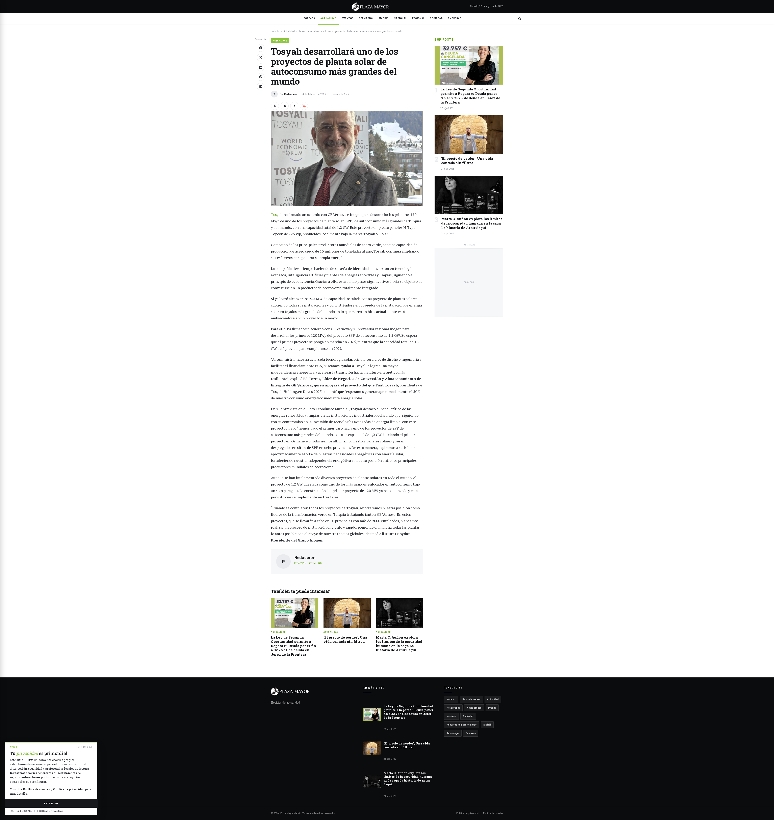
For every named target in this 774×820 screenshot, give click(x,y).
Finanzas (471, 733)
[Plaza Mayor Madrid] (370, 6)
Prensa (492, 707)
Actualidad (328, 18)
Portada (309, 18)
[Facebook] (260, 48)
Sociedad (436, 18)
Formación (366, 18)
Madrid (384, 18)
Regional (418, 18)
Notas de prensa (471, 699)
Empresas (454, 18)
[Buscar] (519, 18)
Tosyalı (277, 214)
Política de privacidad (467, 813)
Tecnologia (453, 733)
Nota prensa (453, 707)
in (284, 106)
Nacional (400, 18)
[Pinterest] (260, 77)
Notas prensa (474, 707)
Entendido (51, 803)
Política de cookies (493, 813)
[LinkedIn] (260, 67)
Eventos (348, 18)
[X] (260, 57)
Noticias (451, 699)
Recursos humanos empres (461, 724)
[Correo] (260, 86)
